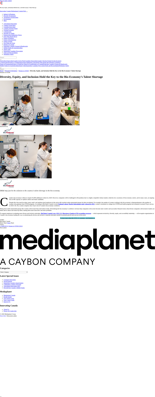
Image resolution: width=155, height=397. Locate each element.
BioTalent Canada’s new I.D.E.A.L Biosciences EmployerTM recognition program (66, 213)
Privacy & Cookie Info (10, 311)
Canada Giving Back (10, 25)
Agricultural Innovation (10, 23)
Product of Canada (9, 44)
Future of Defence (9, 38)
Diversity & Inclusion (10, 16)
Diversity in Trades (9, 33)
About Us (6, 309)
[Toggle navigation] (27, 11)
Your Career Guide (9, 300)
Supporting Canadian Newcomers (13, 51)
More (5, 20)
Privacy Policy (3, 315)
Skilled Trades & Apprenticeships (13, 48)
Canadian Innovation (9, 27)
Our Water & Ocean (9, 43)
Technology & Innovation (11, 17)
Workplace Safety (9, 54)
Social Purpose (8, 281)
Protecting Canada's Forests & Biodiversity (16, 46)
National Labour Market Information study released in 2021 (76, 204)
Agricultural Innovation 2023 (12, 286)
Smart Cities (7, 49)
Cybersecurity (7, 32)
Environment (7, 19)
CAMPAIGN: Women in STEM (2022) (11, 226)
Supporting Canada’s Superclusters (13, 283)
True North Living (9, 298)
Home (1, 71)
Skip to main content (6, 1)
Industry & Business (9, 14)
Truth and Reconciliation (11, 53)
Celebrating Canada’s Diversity (12, 284)
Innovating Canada (13, 11)
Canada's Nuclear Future (11, 28)
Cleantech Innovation (10, 279)
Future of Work (8, 41)
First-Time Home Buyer (10, 36)
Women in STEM (24, 71)
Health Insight (8, 297)
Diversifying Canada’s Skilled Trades (14, 288)
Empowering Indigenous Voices (13, 35)
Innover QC (7, 302)
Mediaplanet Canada (9, 295)
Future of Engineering (10, 40)
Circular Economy (9, 30)
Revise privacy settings (12, 315)
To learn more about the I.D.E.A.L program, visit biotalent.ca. (77, 218)
